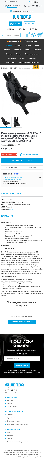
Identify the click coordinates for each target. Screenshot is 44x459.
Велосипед (17, 23)
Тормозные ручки (31, 54)
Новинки (10, 435)
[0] (39, 35)
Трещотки (12, 58)
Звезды (27, 50)
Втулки (28, 45)
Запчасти (32, 58)
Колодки (17, 50)
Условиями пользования (26, 372)
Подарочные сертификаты (28, 62)
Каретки (9, 54)
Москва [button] (16, 174)
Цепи (37, 45)
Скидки (9, 438)
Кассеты (18, 45)
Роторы (22, 58)
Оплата (9, 403)
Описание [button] (32, 167)
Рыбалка (31, 23)
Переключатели (31, 41)
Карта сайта (11, 418)
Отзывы (22, 29)
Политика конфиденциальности (18, 442)
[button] (11, 6)
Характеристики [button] (11, 167)
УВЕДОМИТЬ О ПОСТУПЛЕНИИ (22, 160)
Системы (37, 50)
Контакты (33, 29)
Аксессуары (10, 62)
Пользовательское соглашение (17, 424)
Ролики (18, 54)
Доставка (10, 400)
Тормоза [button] (8, 45)
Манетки (7, 50)
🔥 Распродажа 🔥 (14, 41)
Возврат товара (12, 407)
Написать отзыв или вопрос (22, 321)
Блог (8, 432)
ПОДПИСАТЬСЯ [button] (22, 365)
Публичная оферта (13, 421)
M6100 (11, 209)
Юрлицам (11, 29)
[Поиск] (3, 35)
